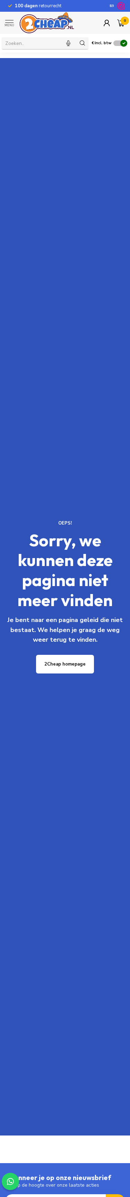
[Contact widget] (10, 1181)
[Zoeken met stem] (68, 43)
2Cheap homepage (65, 664)
